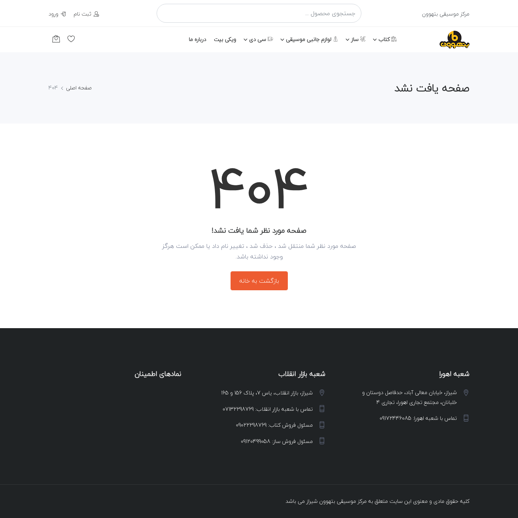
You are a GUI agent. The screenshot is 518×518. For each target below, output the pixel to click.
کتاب (384, 39)
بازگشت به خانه (259, 280)
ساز (355, 39)
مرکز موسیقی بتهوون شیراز (336, 501)
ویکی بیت (225, 39)
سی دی (258, 39)
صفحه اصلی (79, 87)
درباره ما (197, 39)
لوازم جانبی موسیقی (309, 39)
